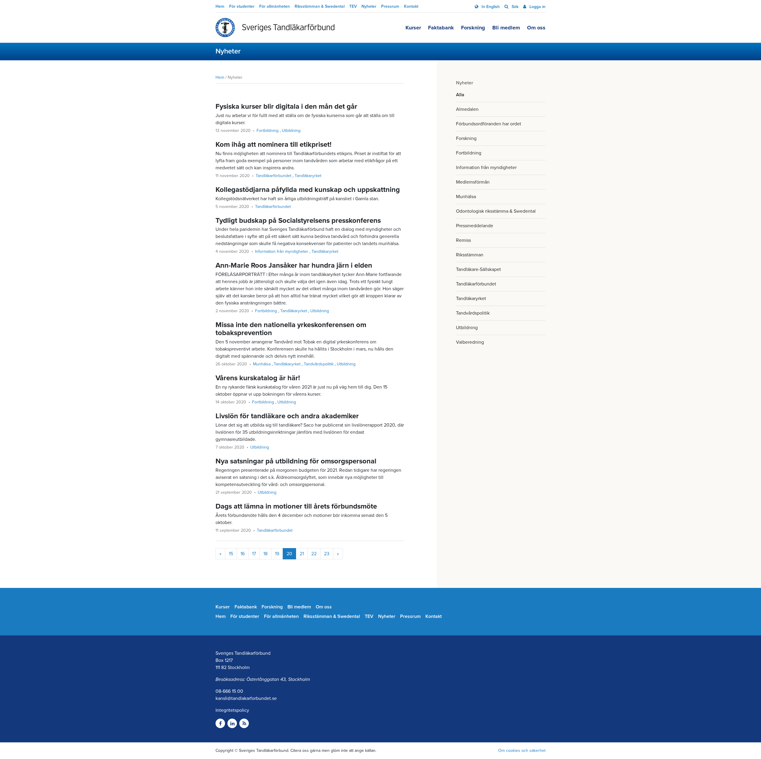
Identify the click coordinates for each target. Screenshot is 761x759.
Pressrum (390, 6)
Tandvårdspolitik (473, 313)
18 (265, 554)
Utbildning (467, 328)
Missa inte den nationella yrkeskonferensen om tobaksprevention (291, 329)
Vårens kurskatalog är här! (258, 378)
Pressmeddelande (474, 226)
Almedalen (467, 109)
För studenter (241, 6)
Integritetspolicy (232, 710)
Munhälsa (466, 197)
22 (314, 554)
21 (302, 554)
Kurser (413, 27)
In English (490, 6)
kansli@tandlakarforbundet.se (246, 698)
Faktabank (441, 27)
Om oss (536, 27)
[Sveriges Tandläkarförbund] (275, 27)
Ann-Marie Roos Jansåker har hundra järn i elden (294, 265)
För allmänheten (274, 6)
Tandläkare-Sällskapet (478, 269)
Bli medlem (506, 27)
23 (326, 554)
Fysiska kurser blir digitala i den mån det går (286, 106)
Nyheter (368, 6)
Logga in (536, 6)
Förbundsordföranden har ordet (488, 124)
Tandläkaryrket (471, 299)
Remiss (463, 240)
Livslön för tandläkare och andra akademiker (287, 416)
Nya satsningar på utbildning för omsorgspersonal (296, 461)
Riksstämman (469, 255)
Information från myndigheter (486, 168)
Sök (514, 6)
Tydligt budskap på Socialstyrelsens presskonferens (298, 220)
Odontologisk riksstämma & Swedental (496, 211)
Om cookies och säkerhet (521, 750)
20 (289, 554)
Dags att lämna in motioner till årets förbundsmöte (296, 506)
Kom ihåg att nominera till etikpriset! (273, 144)
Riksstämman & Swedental (320, 6)
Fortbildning (468, 153)
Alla (460, 95)
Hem (220, 6)
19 (277, 554)
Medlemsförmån (473, 182)
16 (242, 554)
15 (231, 554)
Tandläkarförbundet (476, 284)
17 (254, 554)
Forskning (473, 27)
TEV (353, 6)
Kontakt (411, 6)
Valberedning (470, 342)
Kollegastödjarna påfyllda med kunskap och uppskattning (308, 189)
